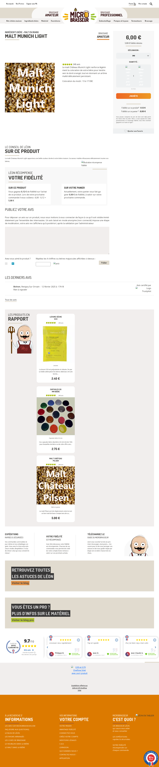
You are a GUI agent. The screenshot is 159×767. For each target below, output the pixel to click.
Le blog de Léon (12, 733)
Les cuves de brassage (15, 740)
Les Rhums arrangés (14, 736)
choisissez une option (55, 337)
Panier (131, 4)
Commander (56, 353)
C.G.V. (62, 744)
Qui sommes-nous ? (69, 751)
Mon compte (143, 4)
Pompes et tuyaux (121, 21)
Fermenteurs (136, 21)
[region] (85, 75)
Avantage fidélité (68, 729)
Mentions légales (68, 740)
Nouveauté (9, 4)
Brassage (148, 21)
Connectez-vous (67, 733)
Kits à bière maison (14, 21)
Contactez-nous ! (68, 754)
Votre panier (66, 726)
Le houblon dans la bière (17, 744)
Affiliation (65, 758)
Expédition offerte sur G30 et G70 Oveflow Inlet (79, 686)
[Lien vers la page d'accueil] (79, 15)
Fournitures (55, 21)
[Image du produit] (30, 87)
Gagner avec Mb (31, 4)
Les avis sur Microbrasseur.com (20, 726)
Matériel (44, 21)
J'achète (133, 96)
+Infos (46, 383)
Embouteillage (105, 21)
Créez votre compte (69, 736)
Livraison (64, 747)
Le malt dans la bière (15, 747)
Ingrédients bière (31, 21)
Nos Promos (20, 4)
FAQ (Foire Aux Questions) (17, 729)
